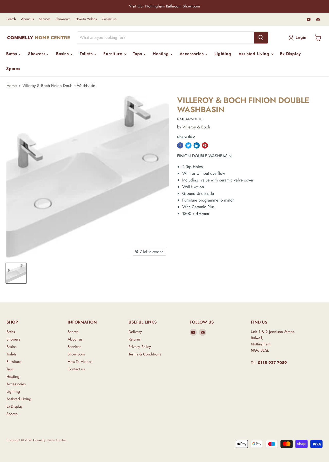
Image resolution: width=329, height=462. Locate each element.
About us (27, 19)
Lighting (222, 54)
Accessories (192, 54)
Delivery (135, 332)
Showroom (63, 19)
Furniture (113, 54)
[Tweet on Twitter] (188, 145)
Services (44, 19)
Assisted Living (255, 54)
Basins (63, 54)
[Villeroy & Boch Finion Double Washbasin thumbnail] (16, 273)
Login (301, 37)
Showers (37, 54)
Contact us (109, 19)
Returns (135, 339)
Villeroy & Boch (196, 127)
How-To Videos (86, 19)
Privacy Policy (140, 347)
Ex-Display (290, 54)
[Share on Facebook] (180, 145)
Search (11, 19)
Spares (13, 69)
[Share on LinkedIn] (197, 145)
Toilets (87, 54)
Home (11, 85)
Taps (138, 54)
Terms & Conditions (145, 354)
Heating (161, 54)
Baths (12, 54)
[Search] (261, 37)
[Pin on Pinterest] (205, 145)
